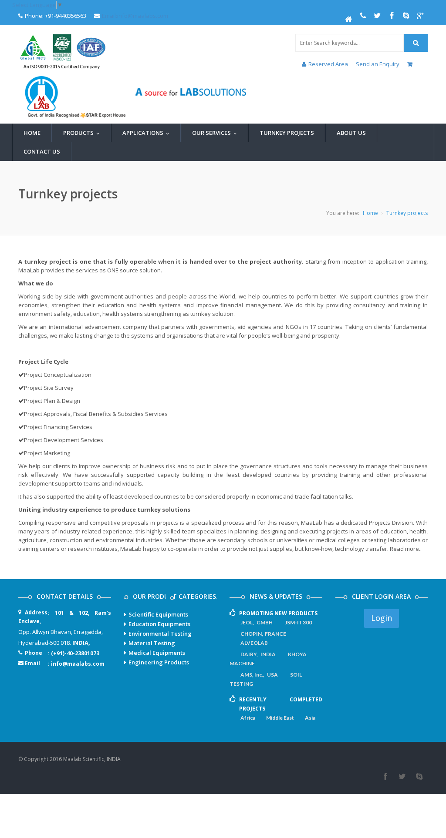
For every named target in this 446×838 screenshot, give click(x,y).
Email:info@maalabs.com (135, 16)
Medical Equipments (156, 653)
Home (32, 133)
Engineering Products (158, 662)
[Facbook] (385, 776)
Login (381, 618)
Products (83, 133)
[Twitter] (402, 776)
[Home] (348, 19)
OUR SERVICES (216, 133)
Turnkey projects (407, 213)
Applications (147, 133)
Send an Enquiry (377, 64)
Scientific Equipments (158, 614)
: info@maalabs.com (76, 663)
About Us (351, 133)
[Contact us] (363, 16)
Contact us (42, 151)
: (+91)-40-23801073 (73, 653)
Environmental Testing (160, 633)
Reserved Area (328, 64)
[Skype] (419, 776)
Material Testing (151, 643)
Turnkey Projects (287, 133)
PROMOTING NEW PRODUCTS (278, 613)
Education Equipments (159, 624)
